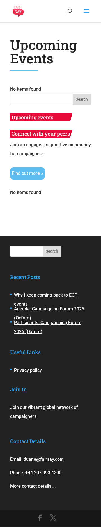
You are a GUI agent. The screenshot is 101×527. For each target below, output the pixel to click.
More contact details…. (33, 486)
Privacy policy (28, 370)
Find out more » (27, 173)
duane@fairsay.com (44, 459)
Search (52, 251)
